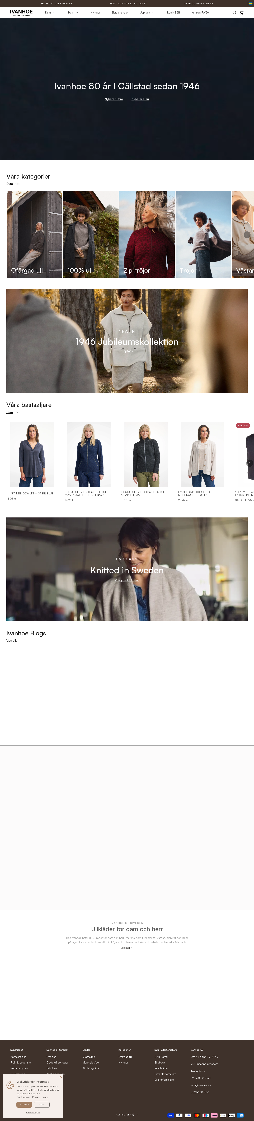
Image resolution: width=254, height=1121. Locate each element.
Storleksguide (90, 1068)
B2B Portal (161, 1056)
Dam (9, 183)
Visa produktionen (127, 580)
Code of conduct (57, 1062)
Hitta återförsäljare (165, 1074)
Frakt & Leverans (20, 1062)
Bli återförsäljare (164, 1079)
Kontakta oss (18, 1056)
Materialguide (90, 1062)
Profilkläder (161, 1068)
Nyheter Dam (114, 98)
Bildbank (159, 1062)
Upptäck (127, 350)
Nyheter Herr (140, 98)
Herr (18, 183)
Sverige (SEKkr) (125, 1114)
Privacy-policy (40, 1097)
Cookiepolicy (24, 1097)
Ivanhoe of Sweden (57, 1049)
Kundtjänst (16, 1049)
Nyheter (123, 1062)
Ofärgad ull (125, 1056)
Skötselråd (88, 1056)
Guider (86, 1049)
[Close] (60, 1076)
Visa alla (11, 640)
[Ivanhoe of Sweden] (21, 13)
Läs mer (125, 947)
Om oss (51, 1056)
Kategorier (125, 1049)
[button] (234, 12)
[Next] (247, 234)
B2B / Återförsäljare (165, 1049)
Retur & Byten (19, 1068)
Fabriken (51, 1068)
